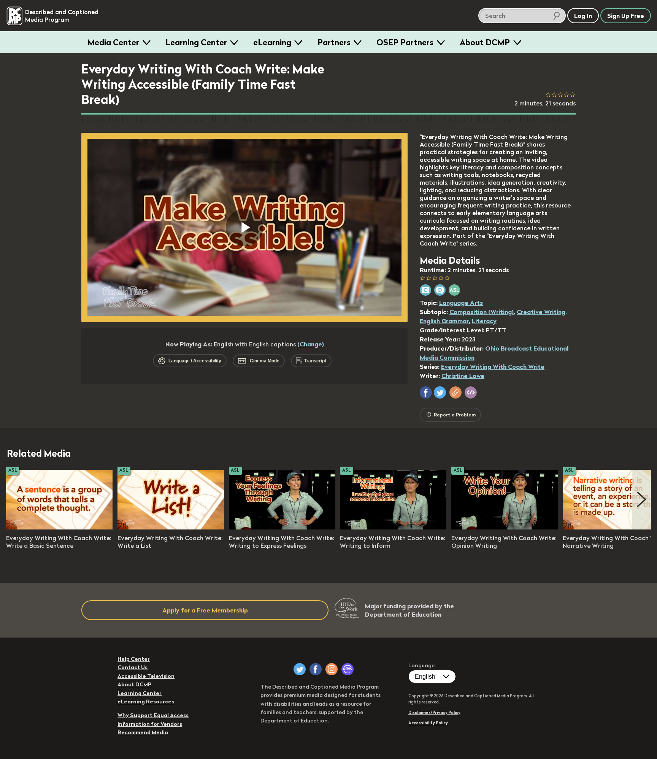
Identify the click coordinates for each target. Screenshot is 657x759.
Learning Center (196, 42)
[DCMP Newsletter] (347, 669)
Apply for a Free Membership (205, 610)
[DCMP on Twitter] (300, 669)
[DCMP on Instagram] (331, 669)
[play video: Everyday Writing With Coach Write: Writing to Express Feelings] (282, 527)
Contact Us (132, 667)
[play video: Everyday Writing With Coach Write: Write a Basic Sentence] (59, 527)
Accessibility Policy (428, 723)
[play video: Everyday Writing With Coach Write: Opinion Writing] (504, 527)
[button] (426, 392)
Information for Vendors (149, 724)
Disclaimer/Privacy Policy (434, 712)
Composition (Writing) (481, 312)
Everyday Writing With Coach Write (492, 366)
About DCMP (485, 42)
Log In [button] (583, 15)
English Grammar (444, 321)
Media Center (113, 42)
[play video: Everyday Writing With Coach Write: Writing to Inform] (393, 527)
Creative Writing (541, 312)
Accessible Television (146, 676)
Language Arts (461, 302)
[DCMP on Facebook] (315, 669)
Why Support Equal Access (153, 715)
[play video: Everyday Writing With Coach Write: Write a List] (170, 527)
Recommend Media (142, 732)
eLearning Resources (145, 701)
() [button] (310, 344)
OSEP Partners (404, 42)
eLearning (272, 42)
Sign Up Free (625, 15)
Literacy (484, 321)
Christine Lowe (462, 376)
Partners (334, 42)
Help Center (133, 658)
